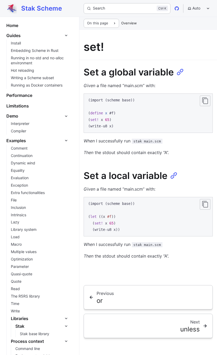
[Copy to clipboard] (205, 101)
